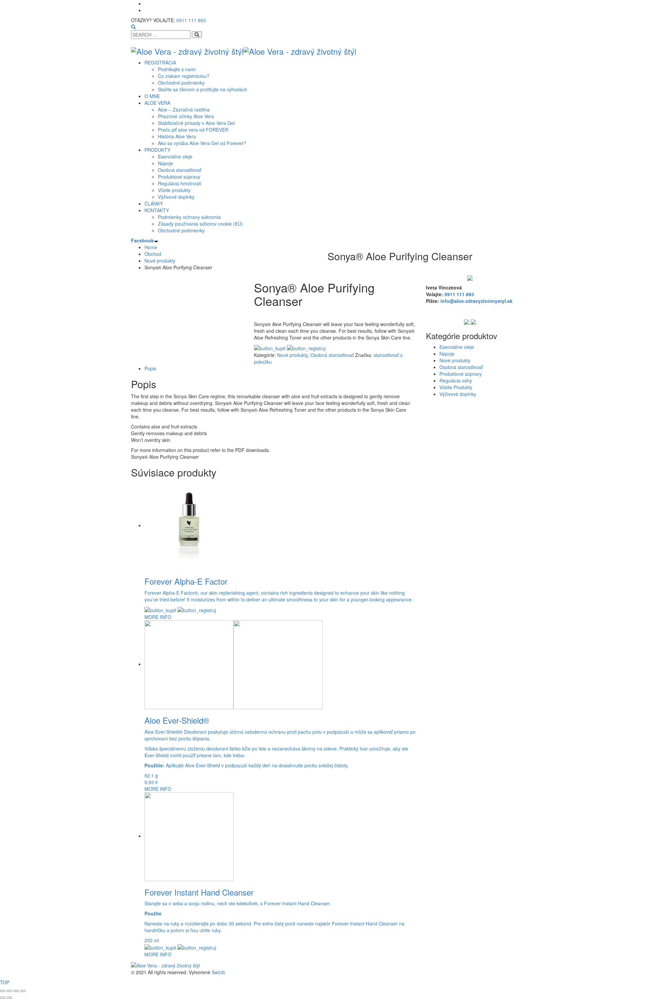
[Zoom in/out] (2, 991)
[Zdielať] (16, 991)
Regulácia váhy (455, 380)
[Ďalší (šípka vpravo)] (9, 998)
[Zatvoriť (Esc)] (23, 991)
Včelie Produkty (455, 387)
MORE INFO (157, 617)
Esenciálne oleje (456, 347)
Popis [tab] (150, 368)
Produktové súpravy (460, 373)
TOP (4, 982)
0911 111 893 (191, 20)
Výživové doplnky (457, 394)
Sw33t (218, 972)
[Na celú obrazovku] (9, 991)
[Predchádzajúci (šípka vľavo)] (2, 998)
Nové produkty (292, 355)
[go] (197, 34)
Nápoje (447, 353)
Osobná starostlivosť (332, 355)
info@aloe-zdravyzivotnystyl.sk (476, 301)
